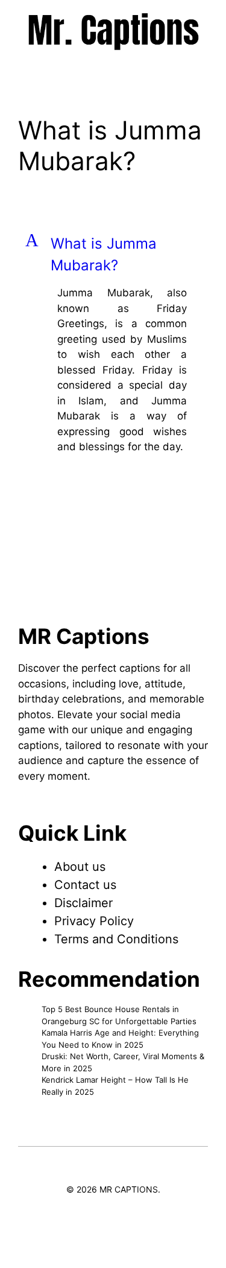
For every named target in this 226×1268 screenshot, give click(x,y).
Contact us (85, 885)
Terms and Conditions (116, 939)
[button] (113, 254)
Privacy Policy (94, 921)
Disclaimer (83, 903)
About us (79, 866)
